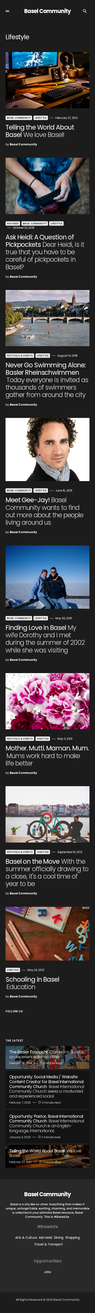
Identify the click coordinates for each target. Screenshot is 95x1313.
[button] (7, 11)
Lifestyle (41, 118)
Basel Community (47, 11)
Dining (58, 1237)
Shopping (72, 1237)
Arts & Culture (26, 1237)
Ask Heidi (13, 223)
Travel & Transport (48, 1244)
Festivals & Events (20, 355)
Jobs (47, 1272)
